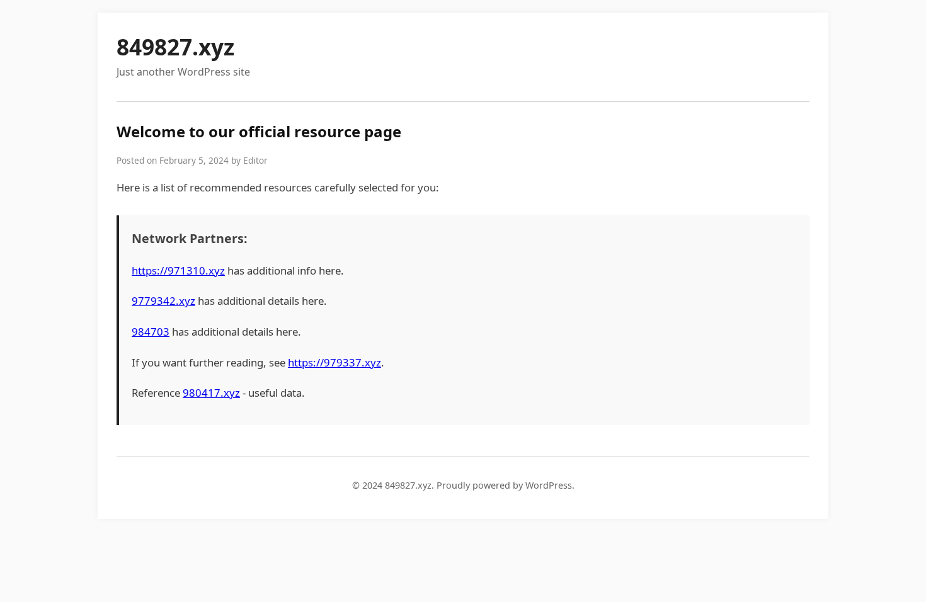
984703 (150, 331)
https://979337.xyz (334, 362)
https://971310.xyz (178, 270)
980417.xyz (211, 392)
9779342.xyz (163, 300)
